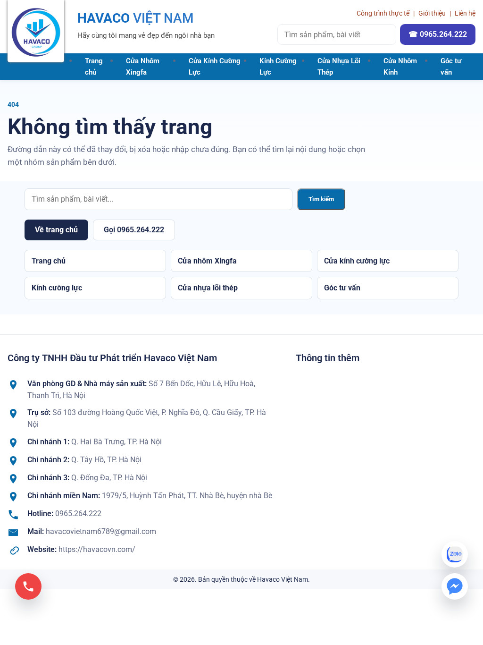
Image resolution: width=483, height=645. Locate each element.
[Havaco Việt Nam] (36, 31)
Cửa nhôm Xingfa (207, 260)
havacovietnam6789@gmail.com (101, 531)
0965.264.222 (78, 513)
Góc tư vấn (451, 66)
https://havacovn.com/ (96, 549)
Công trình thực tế (383, 13)
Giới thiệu (432, 13)
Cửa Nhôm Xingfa (142, 66)
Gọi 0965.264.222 (134, 229)
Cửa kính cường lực (357, 260)
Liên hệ (465, 13)
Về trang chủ (56, 229)
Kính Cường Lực (278, 66)
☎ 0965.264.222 (437, 34)
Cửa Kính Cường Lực (215, 66)
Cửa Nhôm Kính (400, 66)
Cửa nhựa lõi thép (208, 287)
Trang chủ (94, 66)
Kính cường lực (57, 287)
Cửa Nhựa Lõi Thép (338, 66)
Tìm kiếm (321, 199)
